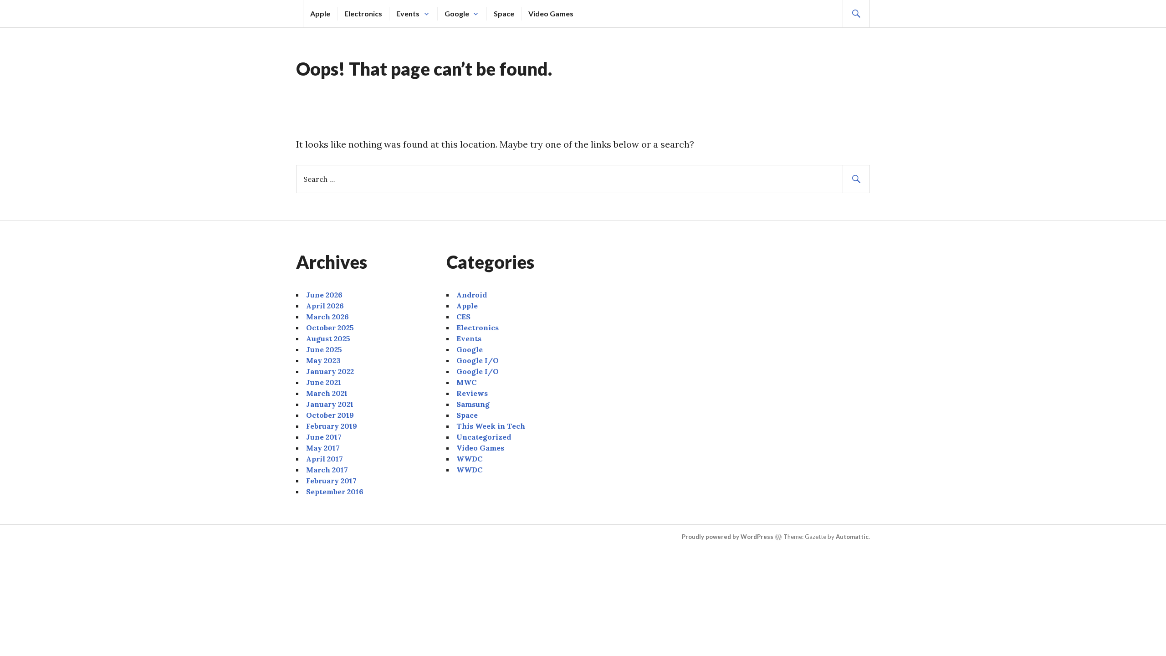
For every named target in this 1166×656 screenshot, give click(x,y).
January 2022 (330, 371)
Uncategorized (483, 436)
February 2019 (331, 425)
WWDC (469, 458)
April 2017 (324, 458)
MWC (466, 382)
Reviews (472, 393)
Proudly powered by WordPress (727, 536)
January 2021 (329, 404)
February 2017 (331, 480)
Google (457, 13)
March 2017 (327, 469)
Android (471, 294)
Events (407, 13)
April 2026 (325, 305)
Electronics (363, 13)
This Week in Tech (490, 425)
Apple (320, 13)
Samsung (473, 404)
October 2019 (330, 415)
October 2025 (330, 327)
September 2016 (334, 491)
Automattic (852, 536)
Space (504, 13)
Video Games (550, 13)
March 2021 (327, 393)
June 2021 (323, 382)
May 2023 (323, 360)
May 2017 (323, 447)
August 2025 (328, 338)
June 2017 (324, 436)
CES (463, 316)
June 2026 (324, 294)
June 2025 (324, 349)
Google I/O (477, 360)
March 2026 (327, 316)
